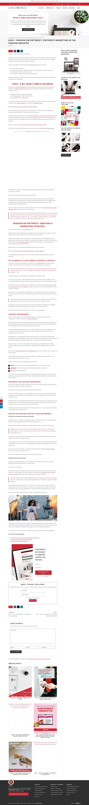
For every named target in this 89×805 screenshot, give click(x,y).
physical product (50, 449)
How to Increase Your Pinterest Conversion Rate (25, 106)
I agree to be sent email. (33, 598)
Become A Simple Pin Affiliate (56, 790)
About (14, 4)
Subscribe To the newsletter (18, 794)
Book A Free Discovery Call (22, 4)
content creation (31, 318)
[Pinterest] (59, 4)
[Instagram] (57, 4)
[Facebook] (54, 4)
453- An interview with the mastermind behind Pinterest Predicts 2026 (45, 736)
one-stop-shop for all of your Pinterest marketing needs (32, 124)
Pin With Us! (65, 155)
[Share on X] (18, 51)
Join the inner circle (38, 794)
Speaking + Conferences (55, 788)
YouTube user (40, 263)
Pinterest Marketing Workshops (73, 786)
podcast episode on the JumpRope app (26, 351)
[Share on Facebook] (15, 51)
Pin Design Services (38, 790)
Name (13, 647)
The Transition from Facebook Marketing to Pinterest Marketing (28, 251)
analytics (18, 96)
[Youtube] (62, 4)
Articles (64, 8)
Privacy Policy (23, 803)
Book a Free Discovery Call (40, 792)
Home (10, 4)
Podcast (58, 8)
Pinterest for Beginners (71, 788)
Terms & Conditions (31, 803)
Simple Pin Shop (54, 786)
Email (28, 647)
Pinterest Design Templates (72, 790)
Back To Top (38, 803)
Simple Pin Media (21, 87)
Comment (13, 630)
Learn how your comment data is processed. (39, 658)
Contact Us (37, 796)
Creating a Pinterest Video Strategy (19, 541)
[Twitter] (64, 4)
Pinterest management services (22, 88)
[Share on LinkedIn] (22, 51)
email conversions (21, 103)
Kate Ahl (11, 45)
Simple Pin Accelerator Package (41, 786)
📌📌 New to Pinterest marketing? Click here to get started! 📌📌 (44, 1)
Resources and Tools (71, 792)
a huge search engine (23, 242)
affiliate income (38, 103)
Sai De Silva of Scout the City (47, 128)
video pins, (26, 286)
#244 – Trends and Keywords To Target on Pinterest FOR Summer (46, 614)
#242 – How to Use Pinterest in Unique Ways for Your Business (19, 614)
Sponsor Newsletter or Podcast (57, 792)
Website (44, 647)
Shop (78, 8)
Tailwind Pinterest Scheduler (56, 794)
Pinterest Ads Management (40, 788)
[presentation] (20, 681)
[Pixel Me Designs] (78, 803)
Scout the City (32, 64)
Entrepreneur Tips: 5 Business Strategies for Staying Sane (25, 537)
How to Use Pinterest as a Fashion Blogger (21, 539)
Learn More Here (28, 29)
